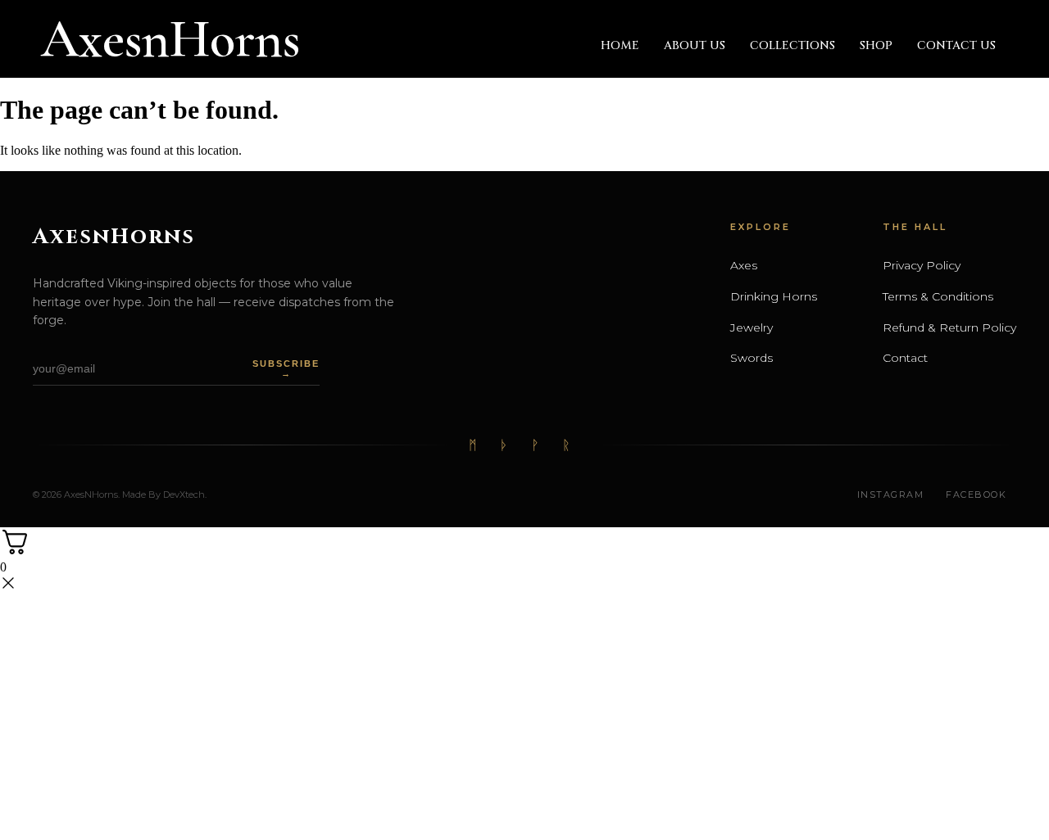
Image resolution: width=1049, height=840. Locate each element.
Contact (905, 357)
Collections (792, 45)
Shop (876, 45)
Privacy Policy (921, 265)
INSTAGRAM (890, 494)
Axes (743, 265)
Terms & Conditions (938, 296)
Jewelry (751, 327)
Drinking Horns (773, 296)
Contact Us (956, 45)
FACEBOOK (976, 494)
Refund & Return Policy (949, 327)
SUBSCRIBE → (286, 368)
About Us (694, 45)
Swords (751, 357)
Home (620, 45)
